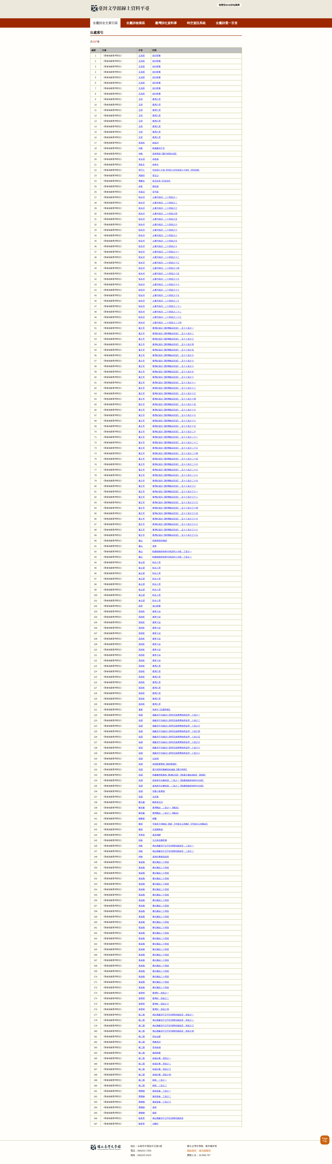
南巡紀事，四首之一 (161, 1058)
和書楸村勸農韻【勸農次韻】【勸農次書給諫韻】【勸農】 (179, 775)
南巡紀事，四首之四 (161, 1075)
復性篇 (155, 186)
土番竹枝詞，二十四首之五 (164, 219)
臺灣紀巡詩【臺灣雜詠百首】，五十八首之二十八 (175, 475)
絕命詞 (155, 143)
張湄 (141, 715)
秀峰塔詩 (156, 1042)
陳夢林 (142, 818)
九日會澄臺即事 (159, 840)
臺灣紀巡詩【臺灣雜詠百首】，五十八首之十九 (174, 426)
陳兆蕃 (142, 808)
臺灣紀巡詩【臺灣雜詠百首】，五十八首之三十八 (175, 530)
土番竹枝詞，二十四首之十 (164, 246)
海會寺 (155, 164)
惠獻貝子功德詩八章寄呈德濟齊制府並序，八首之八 (176, 753)
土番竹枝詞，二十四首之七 (164, 230)
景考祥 (142, 835)
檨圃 (154, 818)
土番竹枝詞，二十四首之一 (164, 197)
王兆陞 (142, 55)
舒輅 (141, 840)
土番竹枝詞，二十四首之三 (164, 208)
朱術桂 (142, 143)
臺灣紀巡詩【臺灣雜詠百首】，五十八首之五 (173, 350)
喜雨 (154, 546)
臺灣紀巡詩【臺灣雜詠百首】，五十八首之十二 (174, 388)
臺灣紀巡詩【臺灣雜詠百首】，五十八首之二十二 (175, 442)
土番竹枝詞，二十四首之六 (164, 224)
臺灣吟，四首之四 (160, 1009)
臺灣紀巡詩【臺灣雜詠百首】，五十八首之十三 (174, 393)
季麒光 (142, 181)
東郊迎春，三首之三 (161, 1102)
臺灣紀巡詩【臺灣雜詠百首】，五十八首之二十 (174, 432)
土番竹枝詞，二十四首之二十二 (166, 312)
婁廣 (141, 709)
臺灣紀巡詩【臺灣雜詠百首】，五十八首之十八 (174, 421)
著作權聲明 (205, 1150)
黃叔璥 (142, 862)
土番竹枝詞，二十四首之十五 (165, 273)
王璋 (141, 99)
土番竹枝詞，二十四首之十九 (165, 295)
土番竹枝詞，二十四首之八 (164, 235)
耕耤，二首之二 (159, 1085)
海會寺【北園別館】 (161, 709)
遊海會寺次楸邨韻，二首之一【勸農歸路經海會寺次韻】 (178, 780)
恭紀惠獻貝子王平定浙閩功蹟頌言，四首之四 (173, 1031)
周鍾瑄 (142, 175)
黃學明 (142, 993)
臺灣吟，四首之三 (160, 1004)
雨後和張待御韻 (159, 541)
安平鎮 (155, 192)
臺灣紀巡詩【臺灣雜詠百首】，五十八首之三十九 (175, 535)
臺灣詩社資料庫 (166, 23)
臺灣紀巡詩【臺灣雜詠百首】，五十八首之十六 (174, 410)
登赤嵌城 (156, 1047)
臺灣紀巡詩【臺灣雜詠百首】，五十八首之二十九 (175, 481)
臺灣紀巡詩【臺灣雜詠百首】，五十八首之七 (173, 361)
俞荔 (141, 186)
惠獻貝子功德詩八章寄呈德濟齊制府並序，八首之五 (176, 737)
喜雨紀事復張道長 (160, 857)
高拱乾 (142, 611)
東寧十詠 (156, 611)
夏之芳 (142, 328)
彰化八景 (156, 562)
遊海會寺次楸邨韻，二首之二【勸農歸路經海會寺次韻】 (178, 786)
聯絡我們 (191, 1150)
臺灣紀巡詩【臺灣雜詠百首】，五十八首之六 (173, 355)
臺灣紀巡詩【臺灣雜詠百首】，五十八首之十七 (174, 415)
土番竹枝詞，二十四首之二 (164, 203)
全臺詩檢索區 (135, 23)
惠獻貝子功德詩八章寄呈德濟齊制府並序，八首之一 (176, 715)
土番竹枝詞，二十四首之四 (164, 214)
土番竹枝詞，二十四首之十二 (165, 257)
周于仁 (142, 170)
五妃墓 (155, 797)
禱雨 (154, 1113)
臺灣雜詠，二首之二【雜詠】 (165, 813)
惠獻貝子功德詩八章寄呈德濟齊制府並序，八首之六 (176, 742)
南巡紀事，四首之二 (161, 1064)
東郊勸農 (156, 1053)
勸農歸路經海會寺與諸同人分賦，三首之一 (172, 551)
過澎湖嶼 (156, 835)
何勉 (141, 148)
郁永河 (142, 197)
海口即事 (156, 606)
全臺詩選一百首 (227, 23)
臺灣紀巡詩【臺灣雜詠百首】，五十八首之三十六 (175, 519)
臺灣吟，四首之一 (160, 993)
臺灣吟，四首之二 (160, 998)
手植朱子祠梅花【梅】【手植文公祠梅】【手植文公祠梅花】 (180, 824)
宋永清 (142, 159)
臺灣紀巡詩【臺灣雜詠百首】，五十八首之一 (173, 328)
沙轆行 (155, 1124)
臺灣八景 (156, 99)
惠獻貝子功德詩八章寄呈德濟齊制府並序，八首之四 (176, 731)
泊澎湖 (155, 758)
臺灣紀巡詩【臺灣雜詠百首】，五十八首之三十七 (175, 524)
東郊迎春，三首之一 (161, 1091)
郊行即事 (156, 55)
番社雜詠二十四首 (160, 862)
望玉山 (155, 175)
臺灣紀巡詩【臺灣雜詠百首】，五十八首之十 (173, 377)
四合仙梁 (156, 1036)
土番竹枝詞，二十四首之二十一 (166, 306)
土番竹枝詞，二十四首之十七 (165, 284)
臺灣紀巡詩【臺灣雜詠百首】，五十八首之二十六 (175, 464)
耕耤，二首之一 (159, 1080)
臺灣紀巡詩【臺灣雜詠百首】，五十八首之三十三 (175, 502)
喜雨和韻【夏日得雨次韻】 (164, 154)
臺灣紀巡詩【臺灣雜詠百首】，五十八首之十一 (174, 382)
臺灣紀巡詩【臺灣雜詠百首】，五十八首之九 (173, 372)
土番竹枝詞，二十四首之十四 (165, 268)
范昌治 (142, 192)
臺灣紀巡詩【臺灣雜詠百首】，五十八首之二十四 (175, 453)
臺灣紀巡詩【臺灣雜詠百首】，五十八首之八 (173, 366)
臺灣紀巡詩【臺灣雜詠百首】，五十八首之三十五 (175, 513)
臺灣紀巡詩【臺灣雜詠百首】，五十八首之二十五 (175, 459)
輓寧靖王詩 (157, 802)
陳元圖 (142, 802)
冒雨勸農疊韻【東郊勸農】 (164, 764)
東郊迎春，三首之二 (161, 1096)
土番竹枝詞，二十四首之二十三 (166, 317)
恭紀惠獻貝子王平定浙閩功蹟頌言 (168, 1118)
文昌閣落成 (157, 829)
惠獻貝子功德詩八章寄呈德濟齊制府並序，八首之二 (176, 720)
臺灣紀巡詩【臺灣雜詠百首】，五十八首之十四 (174, 399)
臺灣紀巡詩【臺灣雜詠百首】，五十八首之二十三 (175, 448)
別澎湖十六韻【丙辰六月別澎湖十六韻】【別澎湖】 (176, 170)
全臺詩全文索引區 (105, 23)
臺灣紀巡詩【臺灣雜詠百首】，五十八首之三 (173, 339)
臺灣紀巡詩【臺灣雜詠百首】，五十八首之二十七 (175, 470)
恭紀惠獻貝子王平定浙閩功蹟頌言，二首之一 (173, 846)
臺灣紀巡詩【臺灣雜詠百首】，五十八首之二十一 (175, 437)
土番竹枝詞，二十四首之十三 (165, 263)
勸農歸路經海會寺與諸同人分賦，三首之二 (172, 557)
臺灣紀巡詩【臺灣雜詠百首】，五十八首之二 (173, 333)
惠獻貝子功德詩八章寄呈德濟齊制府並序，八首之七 (176, 748)
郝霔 (141, 606)
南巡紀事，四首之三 (161, 1069)
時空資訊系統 (196, 23)
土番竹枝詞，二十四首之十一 (165, 252)
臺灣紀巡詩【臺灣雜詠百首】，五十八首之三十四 (175, 508)
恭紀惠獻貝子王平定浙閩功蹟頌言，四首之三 (173, 1026)
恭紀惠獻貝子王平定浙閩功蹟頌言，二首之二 (173, 851)
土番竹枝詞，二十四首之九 (164, 241)
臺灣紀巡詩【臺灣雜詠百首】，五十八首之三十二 (175, 497)
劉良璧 (142, 1118)
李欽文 (142, 164)
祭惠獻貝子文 (158, 148)
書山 (141, 541)
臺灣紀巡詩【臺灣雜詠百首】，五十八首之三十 (174, 486)
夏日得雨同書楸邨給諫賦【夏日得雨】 (170, 769)
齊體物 (142, 1091)
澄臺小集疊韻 (158, 791)
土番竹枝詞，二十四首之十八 (165, 290)
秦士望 (142, 562)
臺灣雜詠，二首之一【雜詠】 (165, 808)
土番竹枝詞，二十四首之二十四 (166, 323)
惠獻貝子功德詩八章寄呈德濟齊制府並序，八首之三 (176, 726)
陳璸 (141, 824)
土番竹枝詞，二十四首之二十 (165, 301)
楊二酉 (142, 1015)
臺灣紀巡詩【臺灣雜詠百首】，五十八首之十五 (174, 404)
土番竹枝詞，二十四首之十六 (165, 279)
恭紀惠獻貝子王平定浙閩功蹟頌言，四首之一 (173, 1015)
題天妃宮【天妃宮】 (161, 181)
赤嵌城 (155, 159)
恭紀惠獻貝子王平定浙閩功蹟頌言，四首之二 (173, 1020)
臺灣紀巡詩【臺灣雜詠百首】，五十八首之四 (173, 344)
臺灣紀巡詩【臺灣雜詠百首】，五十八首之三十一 (175, 491)
